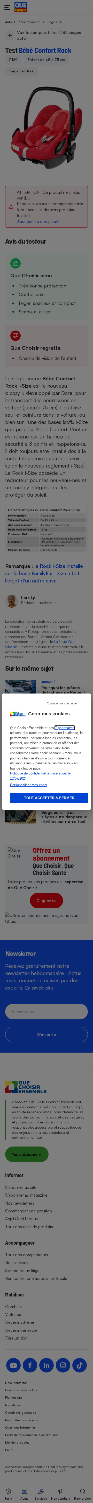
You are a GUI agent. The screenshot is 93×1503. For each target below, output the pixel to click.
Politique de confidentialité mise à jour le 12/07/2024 (40, 775)
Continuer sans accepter (62, 703)
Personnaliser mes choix (28, 785)
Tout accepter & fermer (49, 798)
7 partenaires (64, 728)
